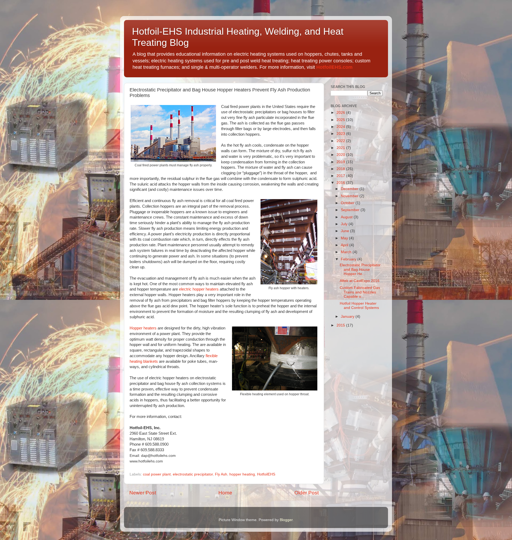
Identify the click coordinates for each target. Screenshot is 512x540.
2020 (341, 155)
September (351, 210)
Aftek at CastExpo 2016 (359, 281)
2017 (341, 176)
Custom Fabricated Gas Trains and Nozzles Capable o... (360, 292)
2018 (341, 169)
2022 (341, 141)
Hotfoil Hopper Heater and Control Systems (359, 305)
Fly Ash (221, 474)
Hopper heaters (143, 328)
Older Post (306, 492)
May (345, 238)
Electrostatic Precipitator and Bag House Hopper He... (360, 269)
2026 (341, 113)
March (347, 252)
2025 (341, 120)
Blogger (286, 520)
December (350, 189)
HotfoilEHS (266, 474)
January (348, 317)
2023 (341, 134)
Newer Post (142, 492)
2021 (341, 148)
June (345, 231)
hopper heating (242, 474)
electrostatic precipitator (193, 474)
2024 (341, 127)
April (345, 245)
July (345, 224)
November (350, 196)
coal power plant (157, 474)
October (348, 203)
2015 (341, 325)
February (349, 259)
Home (225, 492)
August (347, 217)
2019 (341, 162)
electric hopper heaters (199, 289)
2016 (341, 183)
